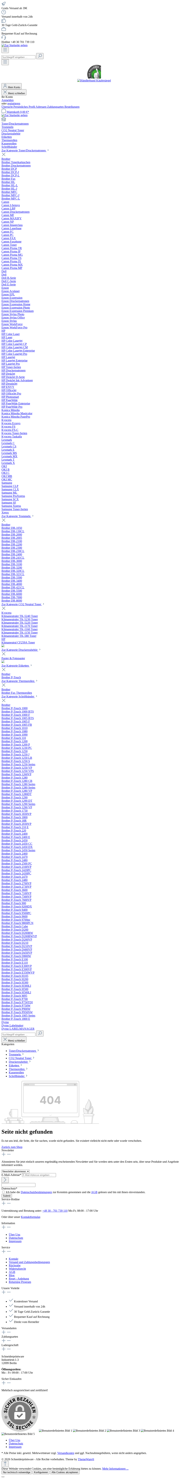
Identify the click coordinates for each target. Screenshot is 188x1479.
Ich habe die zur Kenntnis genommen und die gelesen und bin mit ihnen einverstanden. (75, 1192)
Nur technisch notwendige (16, 1472)
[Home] (94, 119)
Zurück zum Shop (11, 1147)
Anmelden (7, 100)
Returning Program (20, 1281)
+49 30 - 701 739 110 (55, 1210)
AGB (94, 1192)
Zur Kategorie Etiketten (15, 665)
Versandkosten (65, 1453)
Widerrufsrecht (17, 1268)
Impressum (15, 1241)
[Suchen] (40, 56)
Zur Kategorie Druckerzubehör (19, 649)
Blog (12, 1275)
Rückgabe (15, 1265)
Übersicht (7, 106)
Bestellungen (71, 106)
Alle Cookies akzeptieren (65, 1472)
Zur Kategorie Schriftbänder (18, 696)
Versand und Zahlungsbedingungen (29, 1262)
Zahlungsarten (55, 106)
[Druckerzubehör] (2, 661)
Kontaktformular (30, 1216)
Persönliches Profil (24, 106)
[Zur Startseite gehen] (14, 45)
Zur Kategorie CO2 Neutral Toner (21, 604)
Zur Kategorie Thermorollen (18, 681)
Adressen (41, 106)
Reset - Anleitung (19, 1278)
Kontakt (13, 1258)
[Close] (2, 1476)
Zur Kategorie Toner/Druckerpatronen (23, 150)
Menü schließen (16, 93)
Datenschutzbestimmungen (36, 1192)
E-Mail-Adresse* (11, 1174)
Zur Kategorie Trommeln (16, 516)
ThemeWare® (86, 1459)
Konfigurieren (41, 1472)
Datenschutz (16, 1237)
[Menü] (5, 50)
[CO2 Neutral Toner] (2, 646)
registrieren (13, 103)
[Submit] (5, 1180)
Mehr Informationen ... (115, 1468)
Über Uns (14, 1234)
